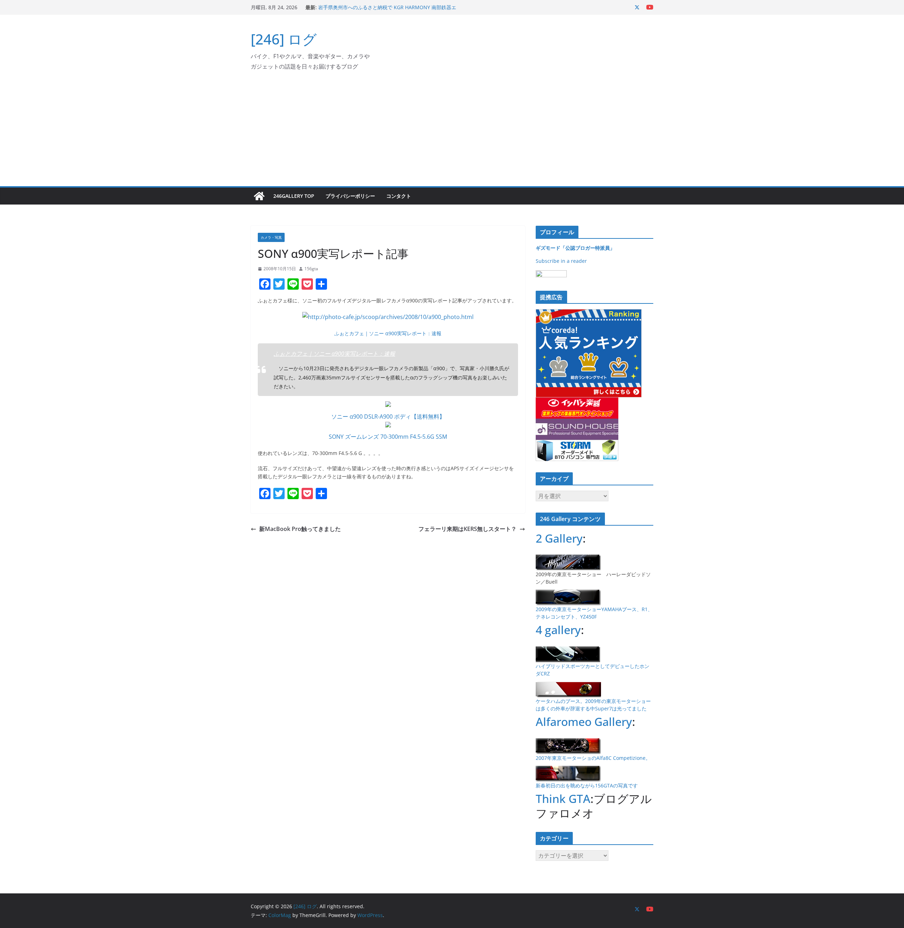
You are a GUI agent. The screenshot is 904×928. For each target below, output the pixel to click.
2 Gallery (559, 538)
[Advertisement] (452, 133)
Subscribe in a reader (561, 261)
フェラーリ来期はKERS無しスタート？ (467, 529)
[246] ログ (284, 39)
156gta (311, 269)
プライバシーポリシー (350, 196)
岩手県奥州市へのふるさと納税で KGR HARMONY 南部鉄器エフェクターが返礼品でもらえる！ (387, 11)
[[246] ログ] (259, 196)
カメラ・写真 (271, 237)
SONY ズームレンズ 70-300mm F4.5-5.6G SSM (388, 437)
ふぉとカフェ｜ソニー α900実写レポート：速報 (387, 333)
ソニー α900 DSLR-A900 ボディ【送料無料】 (388, 416)
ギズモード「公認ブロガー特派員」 (575, 247)
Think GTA (563, 798)
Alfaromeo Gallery (584, 721)
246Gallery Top (293, 196)
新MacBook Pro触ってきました (300, 529)
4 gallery (558, 629)
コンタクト (398, 196)
